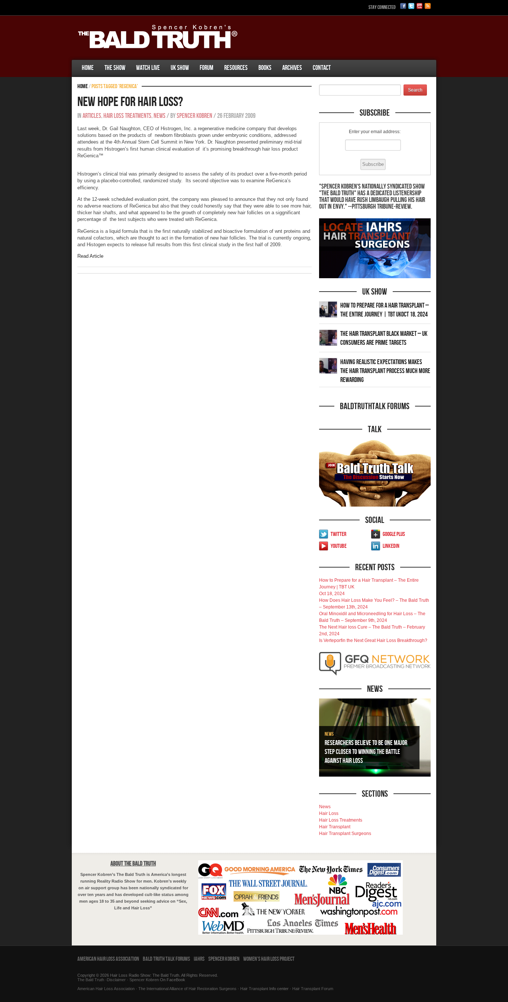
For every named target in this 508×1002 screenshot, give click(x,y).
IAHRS (199, 959)
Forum (206, 68)
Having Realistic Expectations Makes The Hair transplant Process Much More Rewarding (385, 371)
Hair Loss (328, 813)
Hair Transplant (334, 826)
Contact (322, 68)
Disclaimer (116, 979)
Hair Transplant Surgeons (345, 833)
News (159, 116)
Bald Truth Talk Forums (166, 959)
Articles (92, 116)
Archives (292, 68)
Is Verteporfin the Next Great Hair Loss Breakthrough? (373, 640)
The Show (115, 68)
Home (88, 68)
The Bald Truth (90, 979)
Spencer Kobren (194, 116)
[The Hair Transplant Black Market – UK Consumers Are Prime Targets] (328, 337)
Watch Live (148, 68)
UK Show (180, 68)
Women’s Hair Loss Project (269, 959)
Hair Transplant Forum (312, 988)
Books (264, 68)
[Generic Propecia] (341, 60)
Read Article (90, 256)
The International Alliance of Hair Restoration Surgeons (187, 988)
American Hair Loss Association (108, 959)
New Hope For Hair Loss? (130, 102)
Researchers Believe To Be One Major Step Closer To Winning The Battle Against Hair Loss (366, 752)
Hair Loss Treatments (127, 116)
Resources (236, 68)
